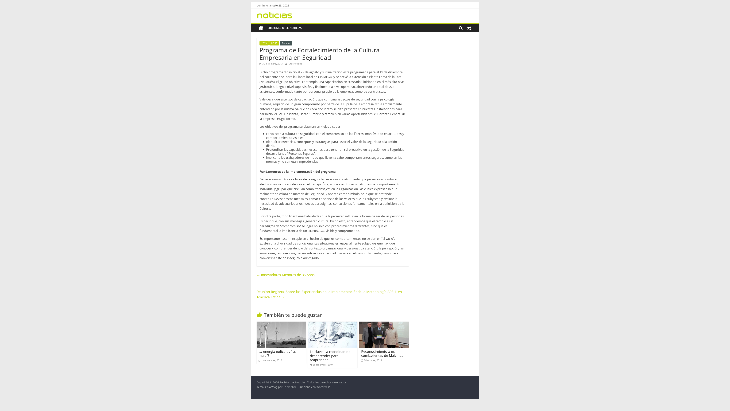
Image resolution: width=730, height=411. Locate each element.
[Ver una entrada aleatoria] (469, 28)
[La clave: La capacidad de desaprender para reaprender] (332, 324)
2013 (264, 43)
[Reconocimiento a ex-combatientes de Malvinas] (384, 324)
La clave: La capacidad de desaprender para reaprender (330, 355)
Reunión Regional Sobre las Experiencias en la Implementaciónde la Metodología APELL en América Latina (329, 294)
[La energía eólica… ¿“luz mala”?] (281, 324)
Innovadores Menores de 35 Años (286, 274)
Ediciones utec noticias (284, 28)
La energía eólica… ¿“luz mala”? (277, 353)
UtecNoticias (295, 63)
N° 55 (274, 43)
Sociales (286, 43)
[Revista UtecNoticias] (261, 28)
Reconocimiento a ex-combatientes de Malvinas (382, 353)
